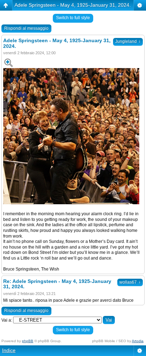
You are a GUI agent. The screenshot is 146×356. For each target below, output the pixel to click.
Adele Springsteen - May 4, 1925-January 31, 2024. (73, 5)
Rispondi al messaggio (26, 28)
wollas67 (130, 282)
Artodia (138, 341)
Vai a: (6, 320)
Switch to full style (73, 17)
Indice (9, 350)
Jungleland (128, 41)
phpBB (27, 341)
